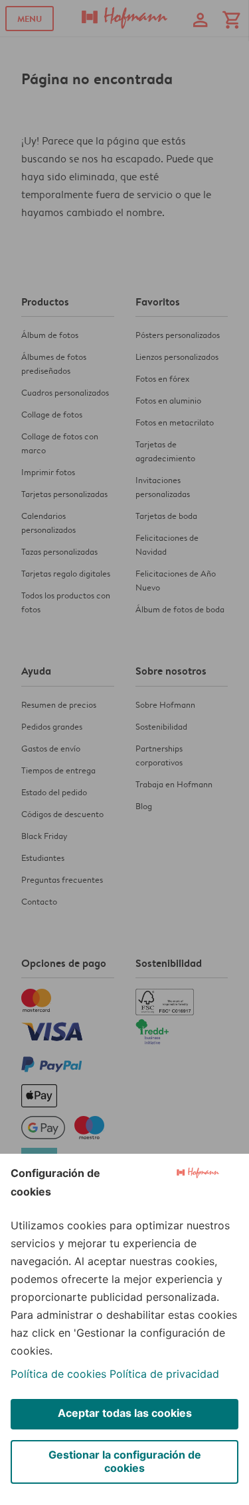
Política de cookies (58, 1373)
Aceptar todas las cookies (125, 1413)
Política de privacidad (164, 1373)
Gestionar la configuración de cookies (124, 1461)
